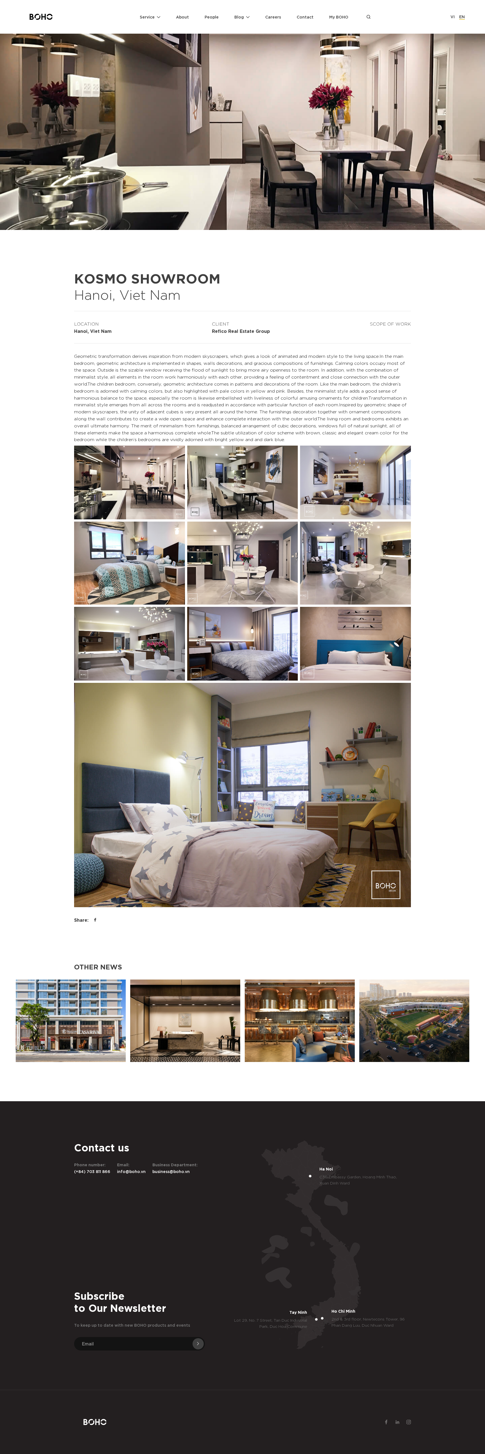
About (182, 16)
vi (452, 16)
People (212, 16)
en (462, 16)
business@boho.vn (171, 1171)
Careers (273, 16)
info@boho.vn (131, 1171)
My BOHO (338, 16)
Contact (305, 16)
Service (147, 16)
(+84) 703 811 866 (92, 1171)
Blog (239, 16)
